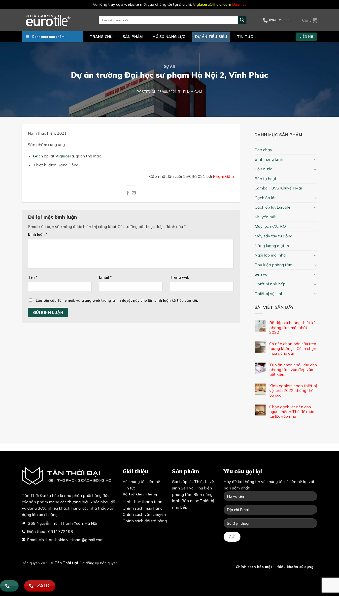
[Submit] (242, 20)
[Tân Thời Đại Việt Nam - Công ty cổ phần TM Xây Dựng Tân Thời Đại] (56, 20)
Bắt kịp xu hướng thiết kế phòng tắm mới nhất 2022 (292, 327)
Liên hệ (153, 481)
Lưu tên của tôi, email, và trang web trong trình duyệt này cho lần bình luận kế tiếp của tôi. (117, 300)
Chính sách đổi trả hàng (145, 520)
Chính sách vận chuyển (144, 514)
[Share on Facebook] (128, 193)
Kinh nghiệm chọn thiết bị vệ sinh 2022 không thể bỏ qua (293, 390)
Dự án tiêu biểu (211, 37)
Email (105, 277)
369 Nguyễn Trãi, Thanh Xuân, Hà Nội (62, 523)
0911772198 (60, 531)
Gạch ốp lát (265, 197)
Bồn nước (263, 168)
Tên (32, 277)
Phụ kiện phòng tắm (273, 264)
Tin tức (245, 37)
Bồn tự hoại (265, 178)
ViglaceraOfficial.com (212, 4)
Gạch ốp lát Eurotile (272, 207)
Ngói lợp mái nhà (270, 255)
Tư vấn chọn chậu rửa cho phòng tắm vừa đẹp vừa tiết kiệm (293, 370)
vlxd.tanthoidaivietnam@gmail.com (71, 539)
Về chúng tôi (134, 481)
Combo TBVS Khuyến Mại (278, 188)
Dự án (169, 67)
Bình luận (37, 234)
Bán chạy (263, 149)
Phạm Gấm (192, 92)
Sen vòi (261, 274)
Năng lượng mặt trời (273, 245)
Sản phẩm (133, 37)
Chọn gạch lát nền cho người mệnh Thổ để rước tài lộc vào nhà (291, 412)
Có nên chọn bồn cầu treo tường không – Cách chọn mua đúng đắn (292, 348)
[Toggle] (315, 159)
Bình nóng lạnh (269, 159)
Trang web (179, 277)
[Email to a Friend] (134, 193)
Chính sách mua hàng (143, 508)
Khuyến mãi (265, 216)
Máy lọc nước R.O (270, 226)
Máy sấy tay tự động (273, 235)
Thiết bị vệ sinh (269, 293)
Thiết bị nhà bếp (270, 283)
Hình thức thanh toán (142, 501)
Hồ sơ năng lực (169, 37)
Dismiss (239, 4)
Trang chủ (101, 37)
